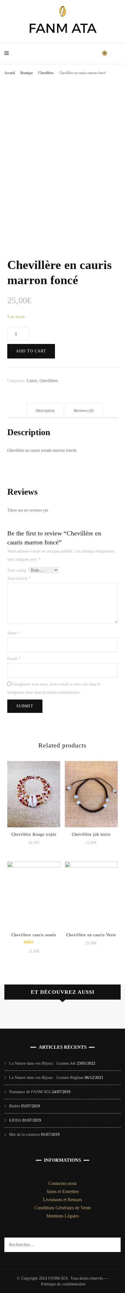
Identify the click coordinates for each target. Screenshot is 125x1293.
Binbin (14, 1106)
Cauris (32, 381)
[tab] (45, 410)
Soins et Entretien (63, 1191)
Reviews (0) (84, 410)
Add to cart (31, 351)
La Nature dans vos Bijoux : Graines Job (42, 1063)
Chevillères (49, 381)
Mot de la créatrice (24, 1134)
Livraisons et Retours (62, 1199)
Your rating (18, 570)
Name (13, 633)
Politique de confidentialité (63, 1284)
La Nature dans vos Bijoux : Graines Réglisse (46, 1077)
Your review (19, 578)
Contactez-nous (62, 1183)
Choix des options (33, 895)
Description (45, 410)
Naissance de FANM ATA (30, 1092)
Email (13, 659)
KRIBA (15, 1120)
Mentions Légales (62, 1215)
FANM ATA (62, 28)
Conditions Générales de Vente (62, 1207)
